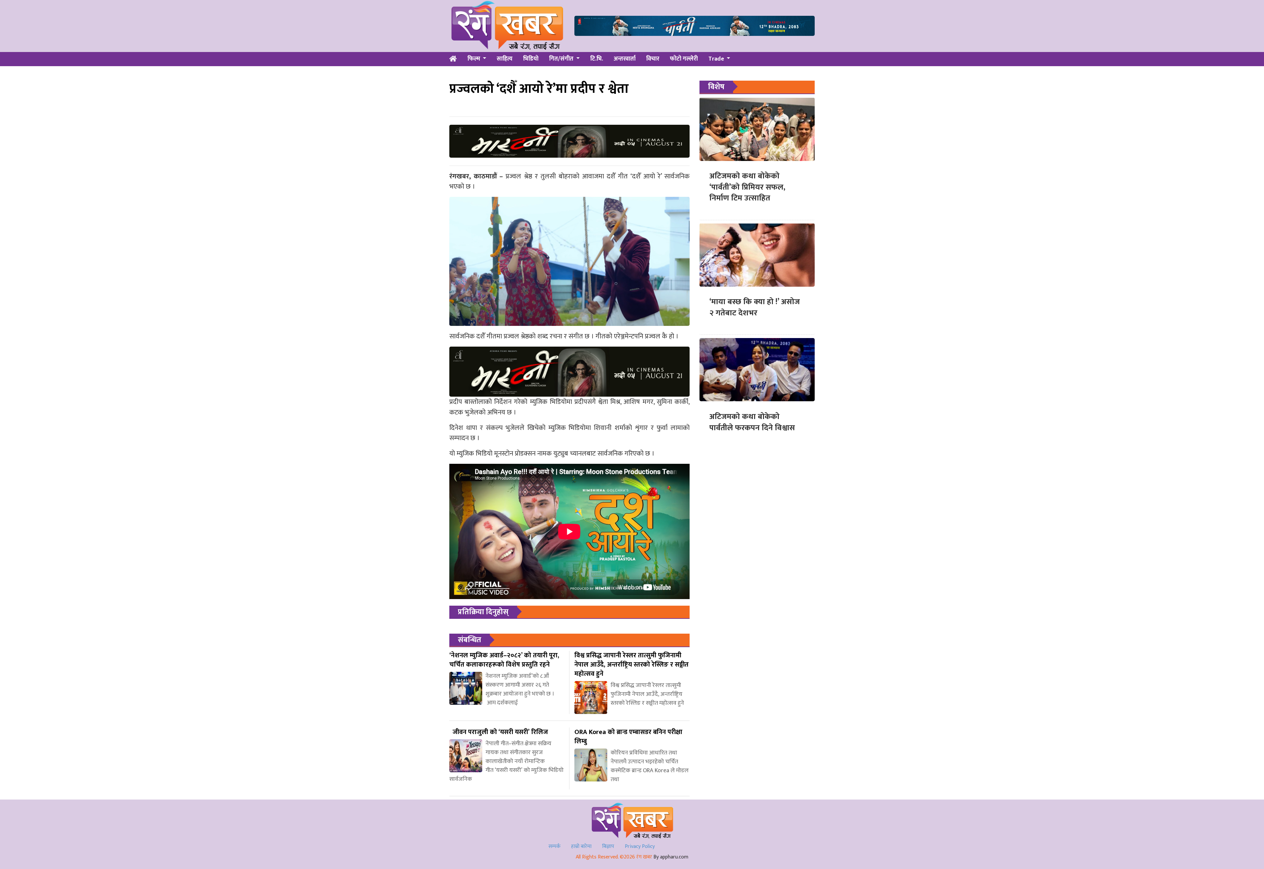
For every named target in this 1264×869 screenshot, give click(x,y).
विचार (652, 59)
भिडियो (531, 59)
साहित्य (505, 59)
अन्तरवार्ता (625, 59)
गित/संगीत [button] (562, 59)
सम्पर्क (554, 846)
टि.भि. (596, 59)
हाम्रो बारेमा (581, 846)
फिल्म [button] (474, 59)
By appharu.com (670, 857)
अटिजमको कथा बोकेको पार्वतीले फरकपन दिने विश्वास (752, 422)
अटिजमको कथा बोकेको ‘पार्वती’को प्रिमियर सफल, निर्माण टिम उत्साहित (747, 187)
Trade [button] (716, 59)
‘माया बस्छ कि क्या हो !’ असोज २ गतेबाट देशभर (754, 307)
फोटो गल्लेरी (684, 59)
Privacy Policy (640, 846)
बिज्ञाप (608, 846)
